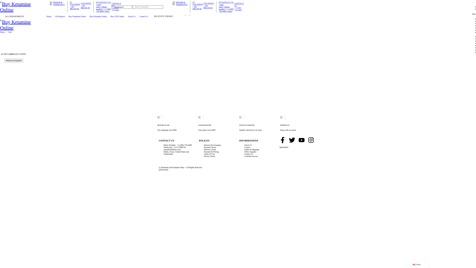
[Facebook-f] (283, 140)
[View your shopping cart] (188, 16)
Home (2, 32)
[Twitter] (292, 140)
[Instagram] (311, 140)
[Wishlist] (184, 16)
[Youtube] (301, 140)
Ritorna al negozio (13, 60)
